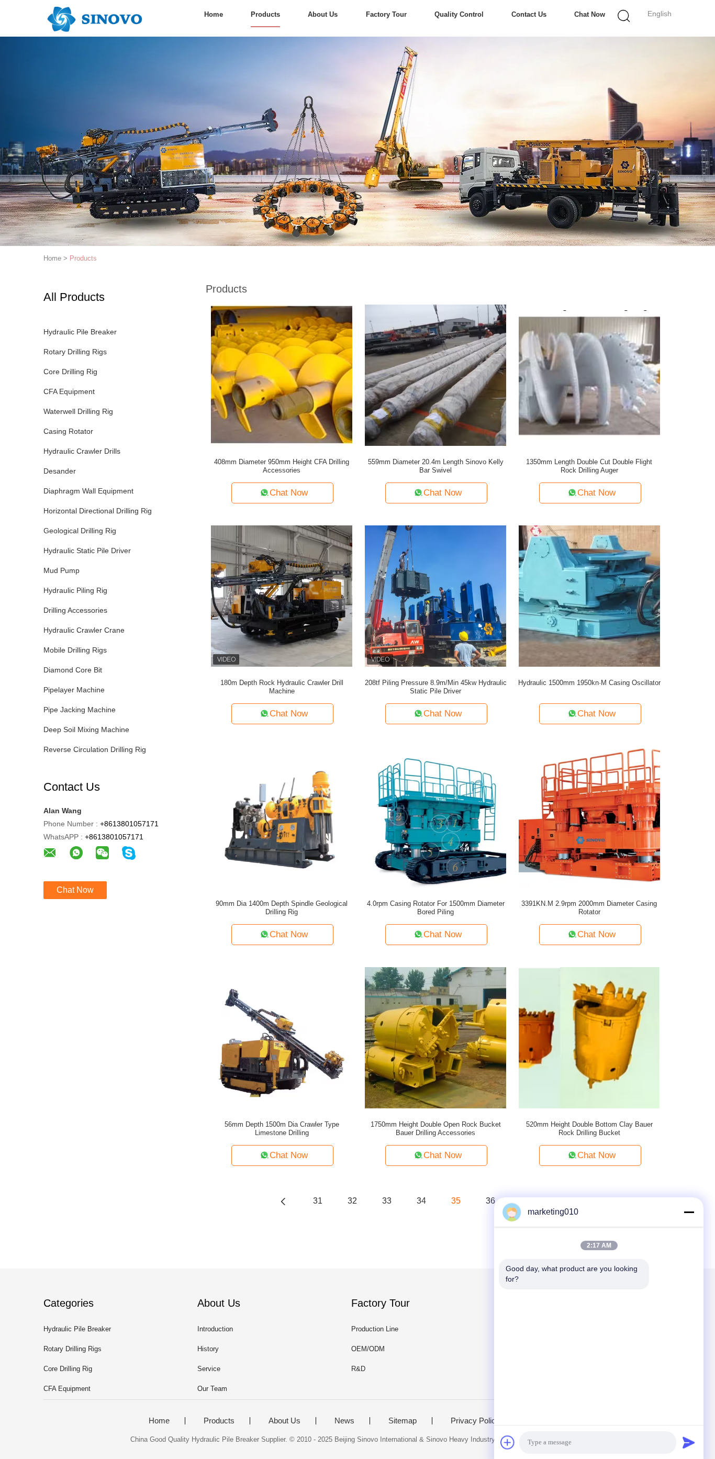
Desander (59, 471)
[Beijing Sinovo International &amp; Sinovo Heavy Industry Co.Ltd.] (94, 18)
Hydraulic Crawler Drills (81, 451)
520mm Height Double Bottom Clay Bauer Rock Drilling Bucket (589, 1128)
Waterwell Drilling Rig (78, 411)
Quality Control (459, 14)
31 (317, 1200)
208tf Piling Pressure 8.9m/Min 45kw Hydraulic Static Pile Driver (436, 687)
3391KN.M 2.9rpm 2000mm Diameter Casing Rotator (589, 908)
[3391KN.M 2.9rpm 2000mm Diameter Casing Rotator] (589, 816)
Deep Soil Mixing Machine (86, 729)
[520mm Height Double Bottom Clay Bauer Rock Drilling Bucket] (589, 1037)
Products (265, 14)
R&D (358, 1369)
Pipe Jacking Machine (79, 709)
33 (387, 1200)
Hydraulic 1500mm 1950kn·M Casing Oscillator (589, 683)
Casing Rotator (68, 431)
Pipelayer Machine (74, 690)
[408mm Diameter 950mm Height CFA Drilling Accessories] (281, 374)
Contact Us (528, 14)
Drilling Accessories (75, 610)
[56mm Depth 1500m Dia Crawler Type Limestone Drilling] (281, 1037)
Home (213, 14)
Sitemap (402, 1420)
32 (352, 1200)
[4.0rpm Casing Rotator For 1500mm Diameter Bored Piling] (435, 816)
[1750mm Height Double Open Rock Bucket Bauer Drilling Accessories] (435, 1037)
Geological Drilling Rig (79, 530)
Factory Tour (386, 14)
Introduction (215, 1329)
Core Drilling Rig (70, 371)
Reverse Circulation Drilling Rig (94, 749)
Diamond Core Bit (72, 670)
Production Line (374, 1329)
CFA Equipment (69, 391)
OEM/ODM (368, 1349)
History (208, 1349)
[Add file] (507, 1442)
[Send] (688, 1442)
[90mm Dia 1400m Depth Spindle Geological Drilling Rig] (281, 816)
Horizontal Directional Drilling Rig (97, 511)
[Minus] (689, 1212)
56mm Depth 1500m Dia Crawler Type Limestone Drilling (282, 1128)
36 (490, 1200)
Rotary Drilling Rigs (75, 351)
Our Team (212, 1389)
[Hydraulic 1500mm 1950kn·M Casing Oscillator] (589, 595)
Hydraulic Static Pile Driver (87, 550)
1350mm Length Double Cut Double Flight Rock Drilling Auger (589, 466)
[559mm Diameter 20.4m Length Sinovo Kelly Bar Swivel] (435, 374)
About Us (323, 14)
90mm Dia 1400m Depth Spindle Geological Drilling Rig (282, 908)
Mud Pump (61, 570)
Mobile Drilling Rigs (75, 650)
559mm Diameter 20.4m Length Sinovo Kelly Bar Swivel (436, 466)
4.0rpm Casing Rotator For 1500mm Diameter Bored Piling (436, 908)
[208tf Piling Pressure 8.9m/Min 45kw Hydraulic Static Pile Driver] (435, 595)
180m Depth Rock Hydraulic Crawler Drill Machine (281, 687)
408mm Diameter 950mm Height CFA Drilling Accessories (281, 466)
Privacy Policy (475, 1420)
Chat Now (589, 14)
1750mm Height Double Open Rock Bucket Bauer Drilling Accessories (436, 1128)
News (344, 1420)
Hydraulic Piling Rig (75, 590)
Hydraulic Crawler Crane (84, 630)
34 (421, 1200)
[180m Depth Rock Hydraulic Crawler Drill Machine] (281, 595)
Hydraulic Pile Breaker (80, 332)
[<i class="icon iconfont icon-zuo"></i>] (283, 1201)
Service (208, 1369)
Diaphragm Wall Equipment (88, 491)
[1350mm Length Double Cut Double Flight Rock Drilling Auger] (589, 374)
